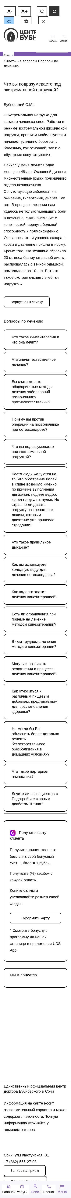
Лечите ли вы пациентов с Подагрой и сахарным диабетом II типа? (35, 799)
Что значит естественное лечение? (34, 362)
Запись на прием (24, 1171)
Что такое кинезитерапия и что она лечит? (35, 339)
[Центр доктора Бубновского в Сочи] (21, 35)
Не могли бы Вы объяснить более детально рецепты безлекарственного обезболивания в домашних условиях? (35, 741)
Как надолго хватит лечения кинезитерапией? (34, 594)
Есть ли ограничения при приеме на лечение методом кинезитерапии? (34, 619)
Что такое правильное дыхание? (31, 544)
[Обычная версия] (43, 21)
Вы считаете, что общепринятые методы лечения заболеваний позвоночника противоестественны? (32, 392)
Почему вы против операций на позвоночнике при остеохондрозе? (35, 424)
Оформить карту (35, 918)
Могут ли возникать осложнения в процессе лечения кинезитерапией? (34, 669)
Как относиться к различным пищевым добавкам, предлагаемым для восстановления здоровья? (34, 701)
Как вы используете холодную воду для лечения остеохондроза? (33, 569)
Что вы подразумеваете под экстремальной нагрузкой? (33, 452)
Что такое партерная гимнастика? (30, 774)
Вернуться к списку (26, 302)
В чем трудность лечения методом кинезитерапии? (34, 644)
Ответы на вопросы (20, 61)
